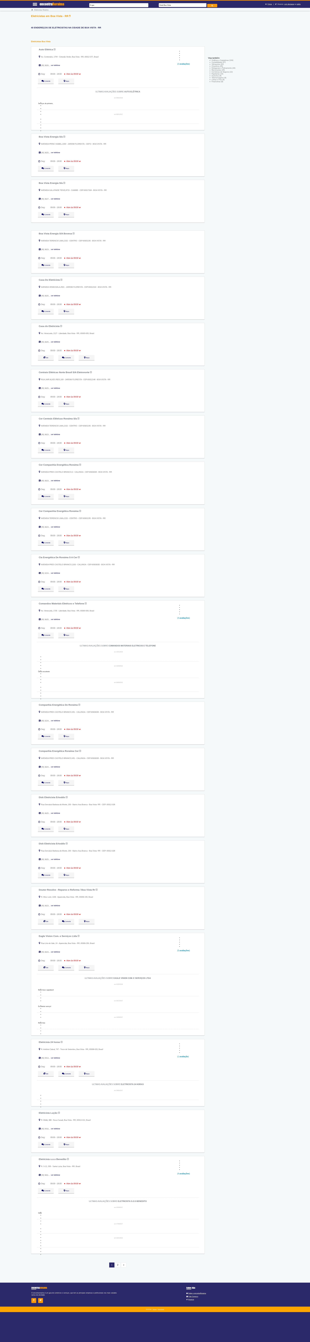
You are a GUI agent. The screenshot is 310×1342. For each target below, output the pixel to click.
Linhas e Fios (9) (218, 80)
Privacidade (161, 1309)
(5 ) (183, 950)
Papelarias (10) (217, 74)
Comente (47, 81)
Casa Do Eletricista (49, 279)
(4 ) (183, 1174)
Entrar (270, 4)
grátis (299, 4)
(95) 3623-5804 (47, 249)
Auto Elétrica (46, 49)
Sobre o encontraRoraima (197, 1293)
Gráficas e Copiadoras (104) (222, 60)
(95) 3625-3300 (47, 153)
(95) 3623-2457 (47, 952)
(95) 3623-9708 (47, 434)
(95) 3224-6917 (47, 573)
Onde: (161, 5)
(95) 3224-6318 (47, 721)
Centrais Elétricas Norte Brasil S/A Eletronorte (64, 372)
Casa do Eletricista (49, 326)
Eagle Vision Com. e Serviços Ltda (58, 936)
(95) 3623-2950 (47, 481)
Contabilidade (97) (219, 62)
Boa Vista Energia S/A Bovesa (56, 233)
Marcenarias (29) (218, 70)
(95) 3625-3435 (47, 342)
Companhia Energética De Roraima (58, 704)
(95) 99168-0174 (47, 1129)
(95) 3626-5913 (47, 65)
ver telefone (55, 65)
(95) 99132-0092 (47, 1058)
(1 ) (183, 1057)
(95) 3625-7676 (47, 619)
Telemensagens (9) (219, 78)
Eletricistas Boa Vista (40, 41)
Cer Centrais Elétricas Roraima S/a (58, 418)
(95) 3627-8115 (47, 199)
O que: (92, 5)
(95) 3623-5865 (47, 906)
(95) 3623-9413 (47, 527)
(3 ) (183, 618)
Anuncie (191, 1299)
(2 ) (183, 64)
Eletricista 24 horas (50, 1042)
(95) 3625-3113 (47, 813)
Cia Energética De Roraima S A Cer (58, 557)
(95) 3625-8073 (47, 388)
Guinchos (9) (216, 76)
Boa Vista (167, 5)
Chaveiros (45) (217, 66)
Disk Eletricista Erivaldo (52, 797)
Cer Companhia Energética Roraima (59, 464)
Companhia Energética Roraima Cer (59, 751)
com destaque (289, 4)
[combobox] (182, 5)
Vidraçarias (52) (218, 64)
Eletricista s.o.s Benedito (53, 1159)
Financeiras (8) (217, 82)
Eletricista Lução (48, 1113)
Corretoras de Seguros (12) (222, 72)
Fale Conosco (193, 1296)
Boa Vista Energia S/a (51, 136)
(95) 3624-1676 (47, 767)
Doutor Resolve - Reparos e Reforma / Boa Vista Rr (67, 889)
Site (46, 358)
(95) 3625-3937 (47, 296)
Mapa (67, 81)
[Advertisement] (226, 31)
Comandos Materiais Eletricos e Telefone (62, 603)
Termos (155, 1309)
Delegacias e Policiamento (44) (223, 68)
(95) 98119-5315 (47, 1175)
